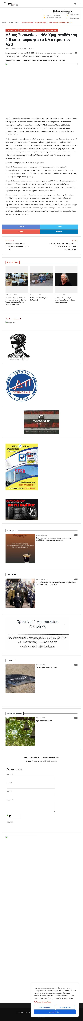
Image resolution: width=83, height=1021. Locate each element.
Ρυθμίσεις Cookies (44, 1007)
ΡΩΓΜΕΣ (10, 660)
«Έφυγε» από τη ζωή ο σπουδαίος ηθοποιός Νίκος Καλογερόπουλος (65, 300)
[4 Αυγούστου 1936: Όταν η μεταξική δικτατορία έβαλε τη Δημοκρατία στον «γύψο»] (20, 593)
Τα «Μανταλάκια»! (13, 319)
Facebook (21, 226)
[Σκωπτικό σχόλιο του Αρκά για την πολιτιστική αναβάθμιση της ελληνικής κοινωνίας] (20, 548)
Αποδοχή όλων (54, 1012)
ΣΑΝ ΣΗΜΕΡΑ (12, 575)
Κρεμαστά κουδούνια (44, 721)
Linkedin (59, 231)
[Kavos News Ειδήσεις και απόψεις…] (10, 4)
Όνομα (9, 774)
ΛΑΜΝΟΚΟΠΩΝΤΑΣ (14, 713)
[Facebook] (43, 1016)
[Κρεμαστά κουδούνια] (20, 731)
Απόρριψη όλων (65, 1007)
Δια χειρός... (12, 531)
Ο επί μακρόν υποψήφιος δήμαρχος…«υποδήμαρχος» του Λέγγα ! (17, 245)
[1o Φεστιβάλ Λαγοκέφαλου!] (20, 678)
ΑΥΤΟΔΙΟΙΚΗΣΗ (24, 30)
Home (4, 22)
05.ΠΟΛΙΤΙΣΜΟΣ (14, 22)
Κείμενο (9, 800)
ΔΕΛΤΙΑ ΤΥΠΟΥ (37, 30)
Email (8, 783)
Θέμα (8, 791)
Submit (9, 822)
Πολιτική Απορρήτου (42, 1002)
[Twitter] (40, 1016)
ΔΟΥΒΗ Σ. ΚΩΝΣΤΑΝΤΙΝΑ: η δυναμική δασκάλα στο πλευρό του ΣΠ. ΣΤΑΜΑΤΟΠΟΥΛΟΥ (63, 245)
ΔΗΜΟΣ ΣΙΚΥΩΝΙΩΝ (50, 30)
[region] (55, 1000)
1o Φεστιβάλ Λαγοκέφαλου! (46, 668)
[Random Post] (75, 4)
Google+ (21, 231)
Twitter (59, 226)
